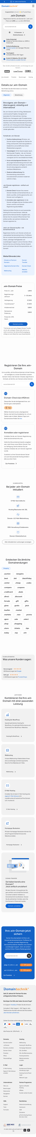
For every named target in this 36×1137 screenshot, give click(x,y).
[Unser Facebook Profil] (28, 1130)
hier (21, 418)
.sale (16, 619)
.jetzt (27, 605)
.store (6, 628)
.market (18, 610)
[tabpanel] (18, 187)
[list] (18, 2)
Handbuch (14, 1005)
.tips (27, 628)
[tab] (6, 95)
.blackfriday (27, 578)
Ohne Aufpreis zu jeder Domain (16, 60)
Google (19, 671)
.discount (18, 596)
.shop (6, 624)
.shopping (18, 624)
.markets (7, 615)
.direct (6, 596)
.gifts (26, 601)
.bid (15, 578)
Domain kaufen (11, 48)
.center (7, 583)
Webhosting (7, 271)
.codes (28, 583)
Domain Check (26, 266)
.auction (7, 574)
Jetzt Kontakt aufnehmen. (11, 1012)
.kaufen (7, 610)
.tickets (17, 628)
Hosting (31, 77)
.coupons (21, 587)
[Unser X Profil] (25, 1130)
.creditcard (8, 592)
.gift (17, 601)
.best (6, 578)
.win (25, 633)
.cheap (18, 583)
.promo (29, 615)
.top (16, 633)
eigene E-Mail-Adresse (12, 796)
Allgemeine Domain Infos (11, 266)
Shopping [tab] (6, 568)
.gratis (16, 605)
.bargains (20, 574)
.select (26, 619)
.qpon (6, 619)
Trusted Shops (22, 677)
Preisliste (13, 77)
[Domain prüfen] (30, 26)
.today (6, 633)
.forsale (7, 601)
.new (18, 615)
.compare (8, 587)
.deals (20, 592)
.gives (6, 605)
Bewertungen (22, 77)
